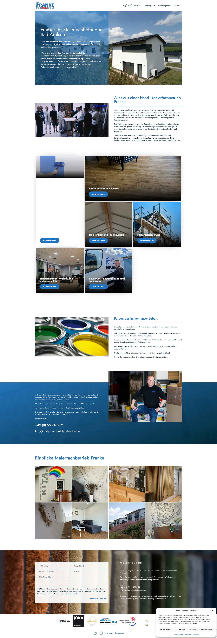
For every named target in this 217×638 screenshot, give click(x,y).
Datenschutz (187, 634)
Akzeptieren (165, 629)
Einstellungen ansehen (201, 629)
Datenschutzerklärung (73, 594)
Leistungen (148, 5)
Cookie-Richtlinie (178, 634)
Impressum (195, 634)
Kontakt (176, 5)
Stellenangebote (164, 5)
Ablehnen (180, 629)
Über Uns (137, 5)
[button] (212, 611)
